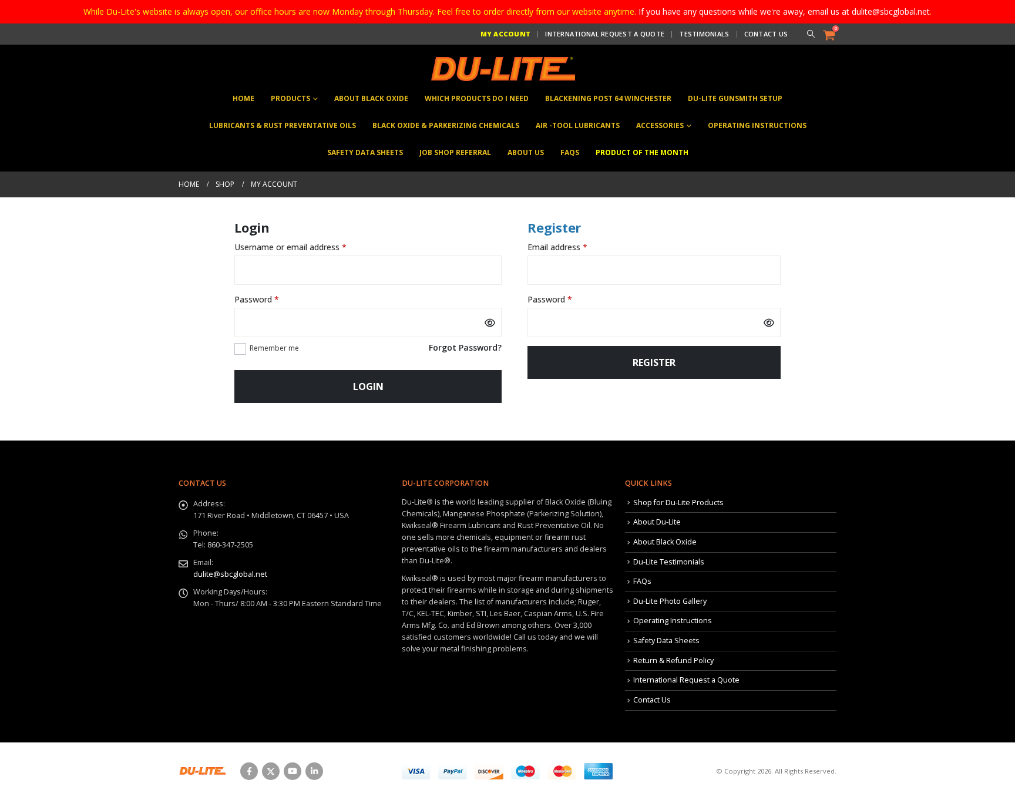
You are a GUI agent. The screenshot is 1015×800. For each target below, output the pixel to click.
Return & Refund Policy (673, 660)
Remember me (274, 348)
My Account (505, 33)
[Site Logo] (501, 68)
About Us (526, 152)
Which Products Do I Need (477, 98)
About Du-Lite (657, 522)
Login (368, 386)
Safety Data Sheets (365, 152)
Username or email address (306, 247)
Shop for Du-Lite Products (678, 502)
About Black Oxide (371, 98)
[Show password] (490, 322)
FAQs (569, 152)
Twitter (271, 771)
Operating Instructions (757, 125)
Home (243, 98)
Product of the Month (642, 152)
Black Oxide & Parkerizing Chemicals (445, 125)
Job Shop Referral (455, 152)
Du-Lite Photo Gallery (670, 601)
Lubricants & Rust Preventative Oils (282, 125)
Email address (573, 247)
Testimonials (704, 33)
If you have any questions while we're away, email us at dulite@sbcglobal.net (784, 11)
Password (273, 299)
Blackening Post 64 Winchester (608, 98)
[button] (810, 34)
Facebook (249, 771)
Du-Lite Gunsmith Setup (735, 98)
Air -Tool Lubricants (578, 125)
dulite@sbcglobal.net (230, 574)
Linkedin (314, 771)
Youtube (292, 771)
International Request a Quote (604, 33)
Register (654, 362)
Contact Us (766, 33)
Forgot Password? (465, 347)
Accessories (660, 125)
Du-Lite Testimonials (668, 562)
